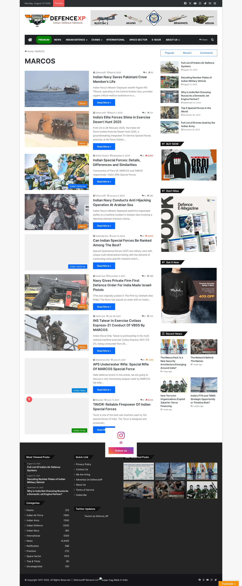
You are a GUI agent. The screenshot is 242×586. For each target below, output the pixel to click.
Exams (96, 39)
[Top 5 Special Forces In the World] (170, 112)
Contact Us (82, 469)
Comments (206, 52)
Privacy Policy (83, 464)
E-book (156, 39)
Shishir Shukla (102, 155)
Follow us (121, 450)
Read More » (104, 102)
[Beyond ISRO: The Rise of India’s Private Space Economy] (138, 471)
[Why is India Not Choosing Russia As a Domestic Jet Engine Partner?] (170, 97)
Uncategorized (34, 566)
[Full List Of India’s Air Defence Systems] (170, 67)
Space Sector (138, 39)
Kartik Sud (100, 276)
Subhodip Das (101, 236)
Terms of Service (85, 490)
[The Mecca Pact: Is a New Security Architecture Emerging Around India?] (174, 346)
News (57, 39)
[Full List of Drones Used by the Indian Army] (170, 127)
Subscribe (81, 495)
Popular (169, 52)
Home (30, 51)
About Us (171, 39)
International (115, 39)
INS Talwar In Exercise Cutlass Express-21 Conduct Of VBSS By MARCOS (119, 325)
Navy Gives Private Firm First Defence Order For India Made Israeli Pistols (122, 285)
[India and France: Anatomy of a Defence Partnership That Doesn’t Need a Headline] (138, 489)
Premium (43, 39)
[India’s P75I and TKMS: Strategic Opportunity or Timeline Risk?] (204, 384)
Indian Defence (75, 39)
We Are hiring (83, 474)
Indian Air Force (35, 515)
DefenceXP (100, 72)
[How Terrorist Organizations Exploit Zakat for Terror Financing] (174, 384)
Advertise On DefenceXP (89, 479)
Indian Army (33, 520)
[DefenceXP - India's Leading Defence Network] (55, 21)
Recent (187, 52)
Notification (33, 546)
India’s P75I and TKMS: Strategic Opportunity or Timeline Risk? (203, 399)
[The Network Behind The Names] (204, 346)
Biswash (99, 400)
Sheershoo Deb (102, 360)
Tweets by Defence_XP (96, 516)
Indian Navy (33, 530)
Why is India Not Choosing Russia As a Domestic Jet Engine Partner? (196, 95)
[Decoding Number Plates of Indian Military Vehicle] (170, 82)
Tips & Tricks (33, 561)
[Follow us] (121, 437)
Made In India (120, 580)
